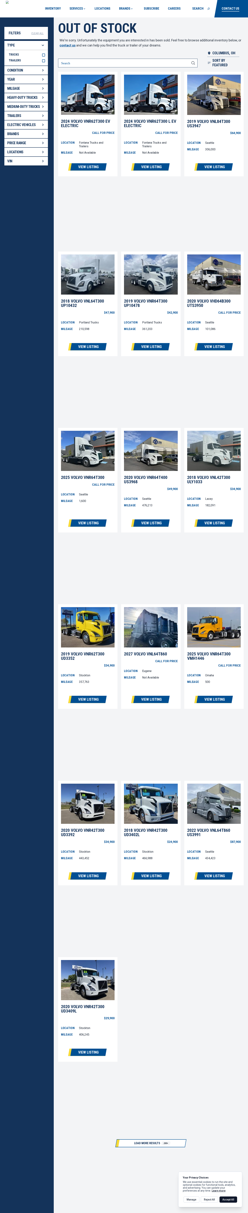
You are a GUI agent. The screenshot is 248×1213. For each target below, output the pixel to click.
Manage (191, 1199)
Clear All (37, 33)
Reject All (209, 1199)
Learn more (218, 1190)
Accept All (228, 1199)
